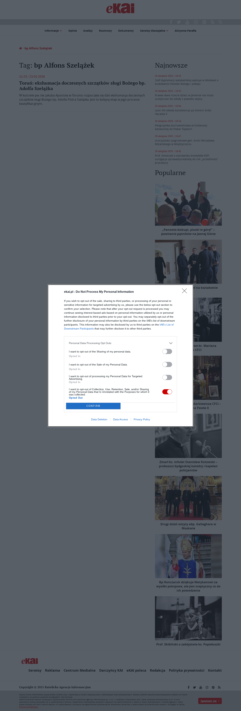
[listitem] (120, 343)
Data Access (120, 419)
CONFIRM (93, 405)
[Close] (185, 292)
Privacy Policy (142, 419)
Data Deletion (99, 419)
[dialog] (120, 356)
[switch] (167, 351)
